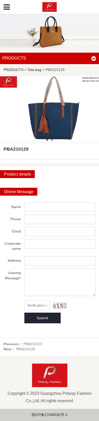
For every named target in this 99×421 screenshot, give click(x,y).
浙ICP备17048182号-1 (49, 415)
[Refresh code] (60, 305)
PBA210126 (25, 349)
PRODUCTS (13, 70)
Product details (17, 174)
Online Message (19, 192)
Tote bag (34, 70)
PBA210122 (32, 344)
